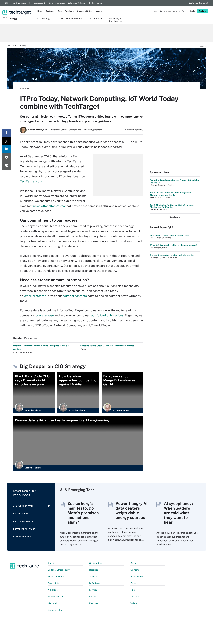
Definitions (94, 583)
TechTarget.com (31, 181)
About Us (52, 563)
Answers (93, 576)
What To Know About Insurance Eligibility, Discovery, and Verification (170, 193)
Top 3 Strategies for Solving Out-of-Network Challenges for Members (172, 206)
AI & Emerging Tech (21, 3)
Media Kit (52, 603)
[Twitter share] (6, 141)
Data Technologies (57, 3)
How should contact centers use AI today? (171, 235)
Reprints (93, 570)
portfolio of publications (107, 315)
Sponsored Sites (84, 11)
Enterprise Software (76, 3)
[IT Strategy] (17, 8)
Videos (133, 603)
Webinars (69, 11)
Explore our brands (197, 3)
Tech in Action (95, 18)
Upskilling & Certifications (116, 19)
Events (92, 596)
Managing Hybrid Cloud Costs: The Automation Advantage (108, 346)
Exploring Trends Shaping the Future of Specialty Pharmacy (174, 181)
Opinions (134, 570)
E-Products (95, 590)
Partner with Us (55, 596)
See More (174, 217)
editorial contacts (75, 296)
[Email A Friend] (6, 166)
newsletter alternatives (49, 206)
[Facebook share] (6, 133)
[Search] (184, 11)
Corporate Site (55, 610)
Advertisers (54, 590)
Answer (25, 88)
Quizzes (134, 583)
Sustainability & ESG (71, 18)
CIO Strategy (44, 18)
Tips (60, 11)
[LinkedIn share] (6, 149)
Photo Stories (137, 576)
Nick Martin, (37, 130)
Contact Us (53, 583)
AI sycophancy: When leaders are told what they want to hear (178, 512)
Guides (134, 563)
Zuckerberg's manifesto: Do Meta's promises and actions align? (83, 512)
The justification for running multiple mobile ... (173, 255)
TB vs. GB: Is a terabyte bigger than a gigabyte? (173, 245)
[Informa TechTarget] (6, 3)
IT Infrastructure (95, 3)
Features (50, 11)
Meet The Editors (56, 576)
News (39, 11)
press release (44, 315)
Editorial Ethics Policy (59, 570)
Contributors (95, 563)
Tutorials (134, 596)
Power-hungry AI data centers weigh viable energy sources (131, 510)
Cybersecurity (40, 3)
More (98, 11)
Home (9, 46)
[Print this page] (6, 157)
